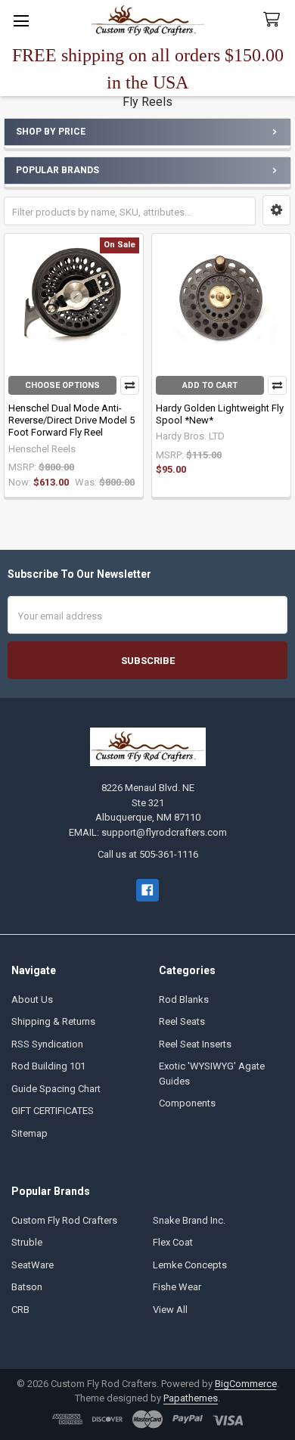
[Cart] (274, 20)
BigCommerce (246, 1383)
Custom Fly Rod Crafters (64, 1220)
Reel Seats (182, 1021)
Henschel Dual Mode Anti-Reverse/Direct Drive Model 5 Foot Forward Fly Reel (71, 420)
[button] (276, 210)
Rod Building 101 (48, 1066)
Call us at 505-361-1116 (148, 854)
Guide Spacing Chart (56, 1088)
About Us (32, 999)
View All (170, 1309)
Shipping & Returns (53, 1021)
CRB (20, 1309)
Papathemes (190, 1398)
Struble (26, 1242)
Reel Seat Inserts (195, 1044)
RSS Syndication (47, 1044)
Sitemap (29, 1133)
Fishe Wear (177, 1287)
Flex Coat (173, 1242)
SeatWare (32, 1265)
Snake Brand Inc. (189, 1220)
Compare (129, 385)
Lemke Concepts (190, 1265)
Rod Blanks (184, 999)
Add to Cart (210, 385)
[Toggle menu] (21, 21)
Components (187, 1103)
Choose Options (62, 385)
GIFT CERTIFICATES (52, 1110)
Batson (26, 1287)
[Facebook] (147, 890)
